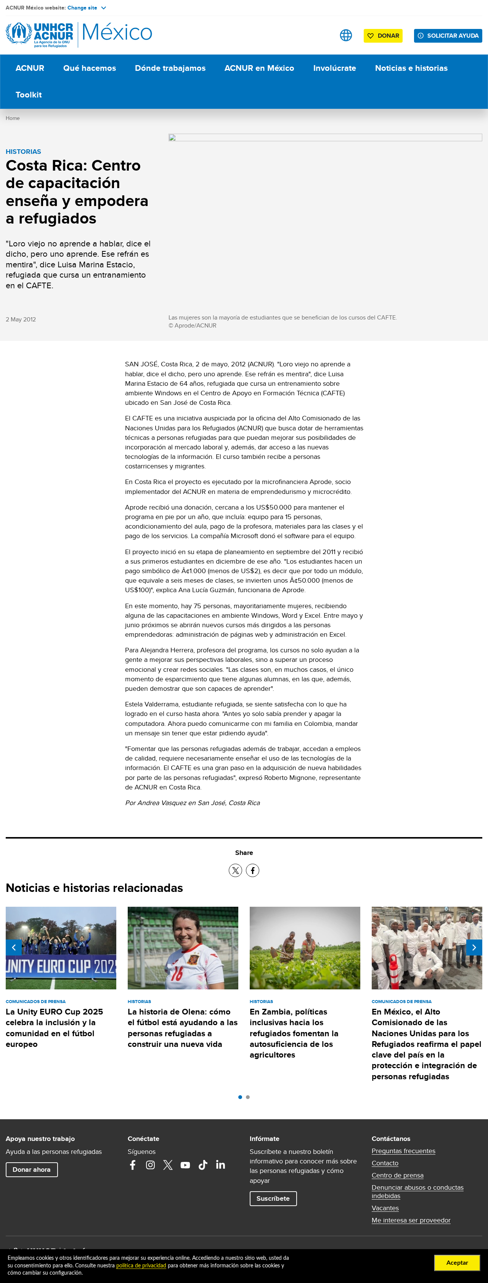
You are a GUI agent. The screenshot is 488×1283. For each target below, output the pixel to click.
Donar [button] (388, 35)
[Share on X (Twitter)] (235, 870)
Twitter (168, 1165)
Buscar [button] (322, 35)
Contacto (385, 1163)
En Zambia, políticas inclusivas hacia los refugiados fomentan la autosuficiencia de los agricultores (294, 1033)
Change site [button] (82, 7)
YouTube (185, 1165)
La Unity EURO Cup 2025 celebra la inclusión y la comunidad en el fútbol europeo (54, 1027)
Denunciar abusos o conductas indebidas (418, 1191)
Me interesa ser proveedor (411, 1220)
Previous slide (14, 947)
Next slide (474, 947)
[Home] (59, 35)
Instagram (150, 1165)
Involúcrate (334, 68)
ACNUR (30, 68)
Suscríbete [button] (273, 1198)
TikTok (203, 1165)
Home (13, 118)
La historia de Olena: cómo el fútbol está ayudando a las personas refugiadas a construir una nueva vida (183, 1027)
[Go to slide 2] (250, 1099)
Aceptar (457, 1263)
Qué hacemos (89, 68)
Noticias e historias (411, 68)
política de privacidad (141, 1266)
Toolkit (29, 94)
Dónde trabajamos (170, 68)
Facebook (133, 1165)
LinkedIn (220, 1165)
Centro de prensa (398, 1175)
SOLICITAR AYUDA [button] (453, 35)
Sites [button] (346, 35)
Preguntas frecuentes (403, 1151)
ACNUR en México (259, 68)
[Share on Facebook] (252, 870)
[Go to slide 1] (242, 1099)
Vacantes (385, 1208)
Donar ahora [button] (32, 1169)
